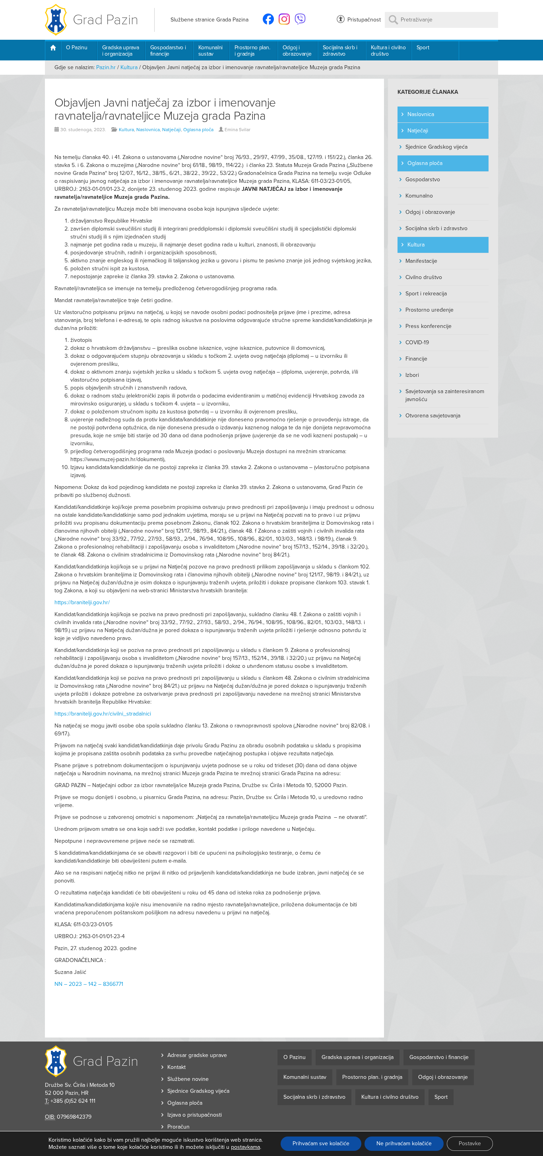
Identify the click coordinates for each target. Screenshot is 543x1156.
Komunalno (419, 195)
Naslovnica (148, 129)
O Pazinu (76, 47)
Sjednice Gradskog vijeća (436, 147)
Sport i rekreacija (426, 293)
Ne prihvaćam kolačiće (404, 1143)
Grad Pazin (105, 19)
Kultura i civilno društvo (388, 50)
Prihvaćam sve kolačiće (321, 1143)
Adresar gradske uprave (197, 1055)
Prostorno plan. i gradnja (252, 50)
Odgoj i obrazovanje (297, 50)
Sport (423, 47)
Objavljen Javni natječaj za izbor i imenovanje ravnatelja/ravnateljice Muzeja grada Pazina (164, 109)
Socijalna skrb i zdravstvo (340, 50)
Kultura (129, 67)
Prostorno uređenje (429, 309)
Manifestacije (421, 261)
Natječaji (171, 129)
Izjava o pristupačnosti (194, 1114)
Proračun (178, 1126)
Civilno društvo (423, 277)
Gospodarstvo (422, 179)
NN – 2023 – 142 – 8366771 (88, 984)
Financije (416, 358)
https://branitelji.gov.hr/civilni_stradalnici (102, 713)
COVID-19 (417, 342)
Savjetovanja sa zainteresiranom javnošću (444, 395)
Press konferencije (428, 326)
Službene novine (188, 1079)
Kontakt (176, 1067)
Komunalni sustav (210, 50)
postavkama (245, 1147)
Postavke (470, 1143)
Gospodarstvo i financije (168, 50)
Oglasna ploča (198, 129)
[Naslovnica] (52, 50)
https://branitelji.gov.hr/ (82, 602)
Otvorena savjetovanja (432, 415)
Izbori (412, 375)
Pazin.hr (106, 67)
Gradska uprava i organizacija (120, 50)
